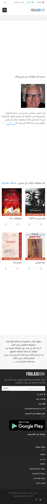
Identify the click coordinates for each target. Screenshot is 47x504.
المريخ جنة (17, 262)
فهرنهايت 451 (15, 218)
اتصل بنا (40, 394)
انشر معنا (40, 399)
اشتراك (5, 388)
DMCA (42, 464)
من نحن (42, 459)
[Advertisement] (23, 49)
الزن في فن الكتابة (37, 218)
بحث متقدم (18, 2)
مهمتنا (39, 2)
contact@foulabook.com (33, 408)
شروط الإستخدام (39, 478)
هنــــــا (14, 361)
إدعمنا (41, 403)
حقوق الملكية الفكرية (37, 468)
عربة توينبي (40, 262)
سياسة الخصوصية (38, 473)
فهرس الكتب (40, 483)
